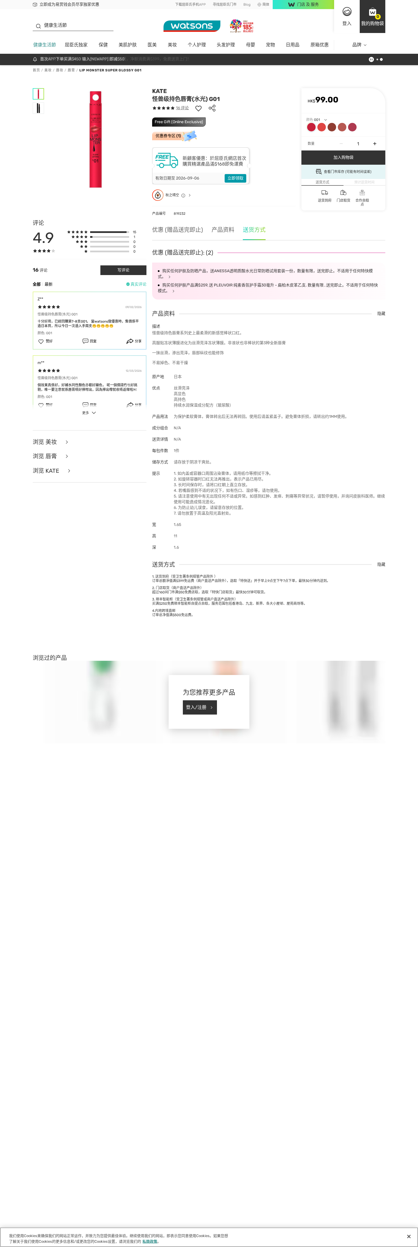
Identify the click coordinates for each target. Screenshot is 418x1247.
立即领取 (235, 178)
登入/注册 (196, 707)
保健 (103, 45)
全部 (37, 284)
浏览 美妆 (45, 442)
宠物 (270, 45)
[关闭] (409, 1236)
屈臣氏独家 (76, 45)
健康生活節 (44, 45)
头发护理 (226, 45)
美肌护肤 (128, 45)
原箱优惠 (320, 45)
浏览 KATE (47, 471)
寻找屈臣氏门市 (225, 5)
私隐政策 (149, 1241)
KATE (159, 91)
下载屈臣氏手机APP (190, 5)
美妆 (172, 45)
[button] (372, 16)
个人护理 (197, 45)
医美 (152, 45)
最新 (49, 284)
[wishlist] (198, 108)
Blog (247, 5)
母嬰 (250, 45)
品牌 (356, 45)
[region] (209, 1237)
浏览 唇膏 (45, 456)
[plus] (375, 143)
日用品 (292, 45)
